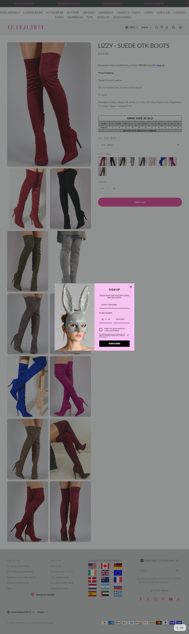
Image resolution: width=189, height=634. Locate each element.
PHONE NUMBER (105, 313)
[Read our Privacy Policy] (128, 335)
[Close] (130, 286)
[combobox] (105, 319)
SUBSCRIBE (114, 343)
